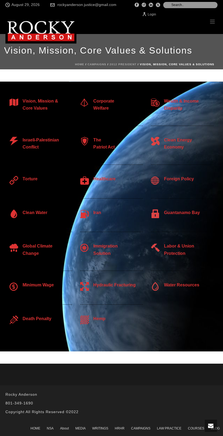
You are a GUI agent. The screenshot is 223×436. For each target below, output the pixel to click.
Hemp (99, 318)
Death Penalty (37, 318)
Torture (30, 179)
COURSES (196, 428)
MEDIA (80, 428)
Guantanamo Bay (182, 212)
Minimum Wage (38, 285)
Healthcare (104, 179)
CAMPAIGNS (97, 64)
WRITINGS (100, 428)
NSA (50, 428)
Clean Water (35, 212)
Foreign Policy (179, 179)
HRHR (120, 428)
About (64, 428)
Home (79, 64)
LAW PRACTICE (169, 428)
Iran (97, 212)
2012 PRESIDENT (123, 64)
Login (152, 14)
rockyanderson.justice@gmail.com (86, 4)
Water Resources (181, 285)
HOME (35, 428)
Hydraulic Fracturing (114, 285)
